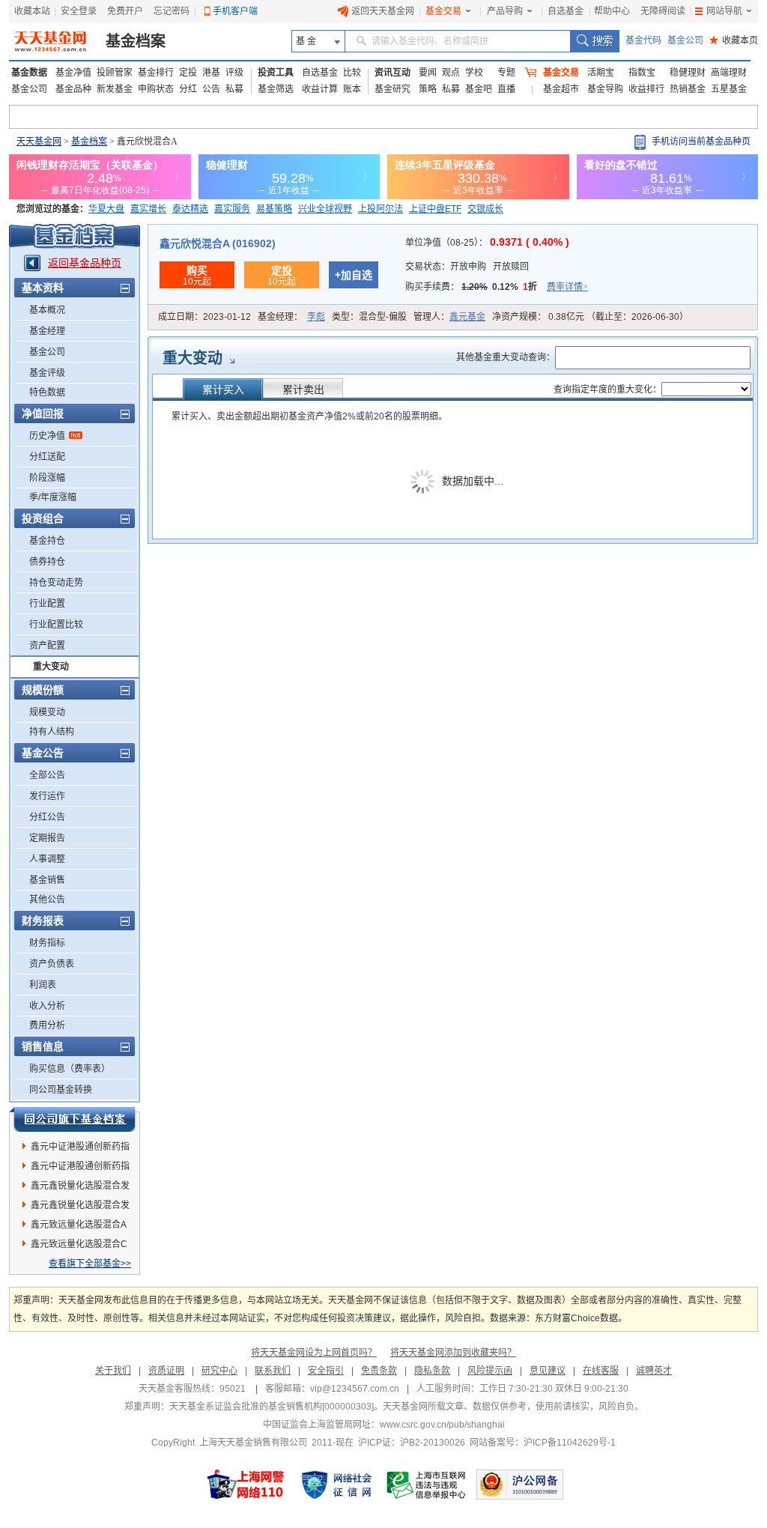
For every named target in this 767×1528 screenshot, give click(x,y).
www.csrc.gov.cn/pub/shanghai (442, 1424)
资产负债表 (51, 964)
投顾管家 (115, 72)
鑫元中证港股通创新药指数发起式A (80, 1168)
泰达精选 (190, 209)
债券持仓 (47, 562)
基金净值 (73, 72)
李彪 (316, 317)
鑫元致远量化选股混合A (79, 1224)
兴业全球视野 (325, 209)
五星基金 (729, 89)
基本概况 (47, 310)
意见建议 (548, 1370)
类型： (369, 317)
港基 (211, 72)
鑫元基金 (467, 317)
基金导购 (605, 89)
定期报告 (47, 838)
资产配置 (47, 645)
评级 (234, 72)
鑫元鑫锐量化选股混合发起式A (80, 1187)
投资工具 (276, 72)
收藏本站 (32, 11)
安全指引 (326, 1370)
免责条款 (379, 1370)
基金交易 (443, 11)
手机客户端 (235, 11)
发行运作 (47, 796)
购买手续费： (496, 287)
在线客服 (601, 1370)
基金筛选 (276, 89)
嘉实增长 (148, 209)
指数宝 (641, 72)
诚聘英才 (654, 1370)
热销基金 (688, 89)
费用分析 (47, 1025)
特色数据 (47, 392)
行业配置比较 (56, 624)
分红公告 (47, 817)
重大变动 (51, 666)
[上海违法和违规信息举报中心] (427, 1485)
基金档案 (136, 41)
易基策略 (274, 209)
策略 (428, 89)
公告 (211, 89)
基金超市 (561, 89)
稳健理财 (688, 72)
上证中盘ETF (435, 209)
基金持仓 (47, 541)
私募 (234, 89)
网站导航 (724, 11)
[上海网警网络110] (245, 1485)
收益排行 (646, 89)
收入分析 (47, 1006)
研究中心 (219, 1370)
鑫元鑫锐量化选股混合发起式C (80, 1207)
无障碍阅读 (662, 11)
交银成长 (485, 209)
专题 (506, 72)
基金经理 (47, 331)
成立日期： (204, 317)
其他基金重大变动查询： (505, 357)
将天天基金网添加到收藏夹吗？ (453, 1352)
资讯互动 (392, 72)
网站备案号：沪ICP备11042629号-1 (543, 1442)
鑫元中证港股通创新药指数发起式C (80, 1149)
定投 (188, 72)
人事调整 (47, 859)
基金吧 (478, 89)
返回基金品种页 (84, 263)
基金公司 (685, 40)
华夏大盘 (106, 209)
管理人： (449, 317)
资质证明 (166, 1370)
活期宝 (600, 72)
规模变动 (47, 712)
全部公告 (47, 775)
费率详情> (567, 287)
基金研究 (392, 89)
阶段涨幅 (47, 478)
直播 (506, 89)
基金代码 (643, 40)
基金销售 (47, 880)
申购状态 (156, 89)
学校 (474, 72)
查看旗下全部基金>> (90, 1263)
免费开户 (125, 11)
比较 (352, 72)
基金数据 (29, 72)
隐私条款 (432, 1370)
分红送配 (47, 457)
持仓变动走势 (56, 582)
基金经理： (291, 317)
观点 (451, 72)
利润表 (42, 985)
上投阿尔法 (380, 209)
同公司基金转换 (60, 1090)
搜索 (594, 41)
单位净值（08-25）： (487, 242)
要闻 (428, 72)
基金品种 (73, 89)
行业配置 (47, 603)
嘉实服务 (232, 209)
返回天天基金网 (382, 11)
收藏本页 (733, 40)
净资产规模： (590, 317)
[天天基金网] (52, 41)
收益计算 (320, 89)
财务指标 (47, 943)
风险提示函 (489, 1370)
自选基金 (565, 11)
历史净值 (47, 436)
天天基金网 (38, 141)
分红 (188, 89)
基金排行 (156, 72)
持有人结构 (51, 732)
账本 (352, 89)
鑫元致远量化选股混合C (79, 1244)
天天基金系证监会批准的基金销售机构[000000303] (271, 1406)
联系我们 (273, 1370)
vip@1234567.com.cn (354, 1388)
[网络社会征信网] (336, 1485)
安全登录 (79, 11)
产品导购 (505, 11)
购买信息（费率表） (69, 1069)
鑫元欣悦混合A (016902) (218, 243)
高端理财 (729, 72)
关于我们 (113, 1370)
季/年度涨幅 (52, 497)
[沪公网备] (519, 1485)
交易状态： (467, 266)
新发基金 (115, 89)
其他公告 (47, 899)
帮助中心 (612, 11)
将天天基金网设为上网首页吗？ (314, 1352)
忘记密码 (172, 11)
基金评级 (47, 373)
